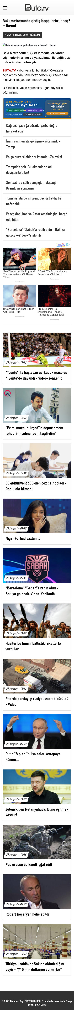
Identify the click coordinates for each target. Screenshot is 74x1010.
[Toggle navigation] (5, 7)
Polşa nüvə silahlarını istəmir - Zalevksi (34, 157)
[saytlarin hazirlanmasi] (37, 109)
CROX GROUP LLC (34, 1001)
